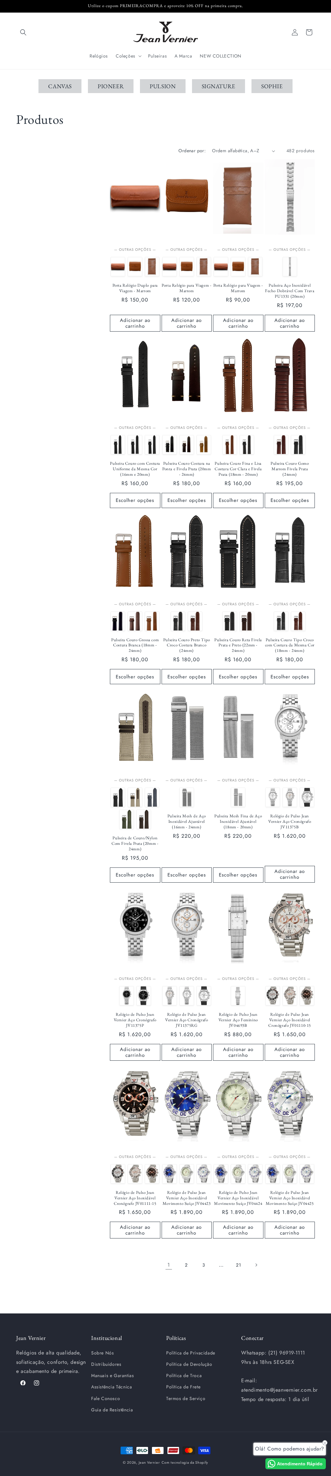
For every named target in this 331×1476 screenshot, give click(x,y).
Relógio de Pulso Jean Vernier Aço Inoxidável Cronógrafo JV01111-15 (135, 1198)
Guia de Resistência (112, 1410)
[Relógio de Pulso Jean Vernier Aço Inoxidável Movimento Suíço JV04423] (169, 1174)
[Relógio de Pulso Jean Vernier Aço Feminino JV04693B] (238, 995)
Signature (218, 86)
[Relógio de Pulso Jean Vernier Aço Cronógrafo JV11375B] (272, 797)
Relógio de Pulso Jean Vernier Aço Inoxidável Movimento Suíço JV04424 (238, 1198)
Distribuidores (106, 1364)
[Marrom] (135, 444)
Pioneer (111, 86)
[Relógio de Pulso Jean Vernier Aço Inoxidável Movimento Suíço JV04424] (186, 1174)
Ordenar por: (192, 150)
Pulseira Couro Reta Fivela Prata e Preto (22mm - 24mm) (238, 645)
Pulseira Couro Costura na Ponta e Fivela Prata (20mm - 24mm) (186, 469)
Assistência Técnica (111, 1387)
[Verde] (126, 819)
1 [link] (168, 1265)
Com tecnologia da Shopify (185, 1462)
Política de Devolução (189, 1364)
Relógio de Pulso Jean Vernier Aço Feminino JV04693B (238, 1020)
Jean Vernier (149, 1462)
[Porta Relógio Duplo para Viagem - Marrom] (118, 266)
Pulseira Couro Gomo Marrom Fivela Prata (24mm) (290, 469)
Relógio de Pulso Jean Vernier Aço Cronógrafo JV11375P (135, 1020)
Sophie (272, 86)
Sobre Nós (102, 1353)
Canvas (60, 86)
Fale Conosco (105, 1398)
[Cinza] (152, 797)
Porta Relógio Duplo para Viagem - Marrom (135, 288)
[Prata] (290, 266)
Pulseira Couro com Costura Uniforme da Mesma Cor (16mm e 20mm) (135, 469)
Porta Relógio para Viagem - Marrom (186, 288)
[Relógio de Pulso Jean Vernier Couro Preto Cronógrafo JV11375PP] (143, 995)
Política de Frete (183, 1387)
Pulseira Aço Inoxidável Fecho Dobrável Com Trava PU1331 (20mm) (289, 291)
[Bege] (135, 797)
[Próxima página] (256, 1265)
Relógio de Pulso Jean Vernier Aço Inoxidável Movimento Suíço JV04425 (290, 1198)
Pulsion (163, 86)
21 (238, 1265)
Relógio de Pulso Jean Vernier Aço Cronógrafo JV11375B (289, 821)
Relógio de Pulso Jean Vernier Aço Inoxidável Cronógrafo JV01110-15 (289, 1020)
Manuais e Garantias (112, 1375)
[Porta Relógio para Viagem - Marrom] (135, 266)
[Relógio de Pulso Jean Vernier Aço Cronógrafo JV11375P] (126, 995)
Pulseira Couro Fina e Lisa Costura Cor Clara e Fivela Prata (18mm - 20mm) (238, 469)
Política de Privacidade (190, 1353)
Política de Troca (184, 1375)
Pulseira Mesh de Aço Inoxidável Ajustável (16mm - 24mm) (186, 821)
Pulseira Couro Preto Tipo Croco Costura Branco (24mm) (186, 645)
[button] (23, 32)
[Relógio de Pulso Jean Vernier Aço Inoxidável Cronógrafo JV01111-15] (307, 995)
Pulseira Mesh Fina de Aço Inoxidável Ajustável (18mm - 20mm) (238, 821)
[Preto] (152, 444)
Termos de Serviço (185, 1398)
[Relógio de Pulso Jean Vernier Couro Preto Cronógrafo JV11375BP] (307, 797)
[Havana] (118, 444)
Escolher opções (135, 500)
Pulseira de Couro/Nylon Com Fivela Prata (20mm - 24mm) (135, 843)
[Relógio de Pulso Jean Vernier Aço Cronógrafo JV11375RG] (290, 797)
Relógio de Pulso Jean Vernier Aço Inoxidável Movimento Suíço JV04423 (187, 1198)
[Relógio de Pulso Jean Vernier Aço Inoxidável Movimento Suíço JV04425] (204, 1174)
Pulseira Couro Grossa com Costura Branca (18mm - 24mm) (135, 645)
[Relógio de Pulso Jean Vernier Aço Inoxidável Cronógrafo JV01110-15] (290, 995)
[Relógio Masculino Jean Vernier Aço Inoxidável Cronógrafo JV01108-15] (272, 995)
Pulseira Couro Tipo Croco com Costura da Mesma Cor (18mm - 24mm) (290, 645)
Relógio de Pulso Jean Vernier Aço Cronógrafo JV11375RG (186, 1020)
